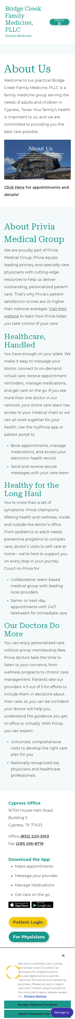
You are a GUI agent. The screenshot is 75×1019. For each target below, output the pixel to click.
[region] (37, 983)
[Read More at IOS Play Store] (19, 904)
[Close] (63, 955)
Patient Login (28, 922)
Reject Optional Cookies (38, 1013)
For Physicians (29, 936)
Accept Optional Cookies (37, 1004)
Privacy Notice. (35, 996)
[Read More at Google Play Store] (42, 904)
